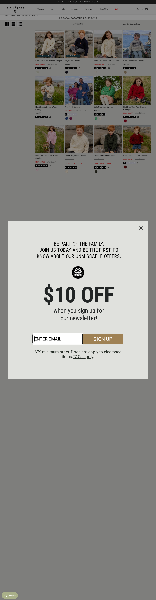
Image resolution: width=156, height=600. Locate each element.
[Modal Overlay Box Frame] (78, 300)
